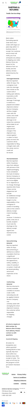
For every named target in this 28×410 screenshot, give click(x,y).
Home (13, 374)
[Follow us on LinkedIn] (24, 392)
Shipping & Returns (20, 380)
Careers (16, 383)
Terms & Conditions (19, 377)
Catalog (23, 383)
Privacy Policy (21, 374)
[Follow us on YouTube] (21, 392)
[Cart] (19, 3)
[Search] (6, 2)
